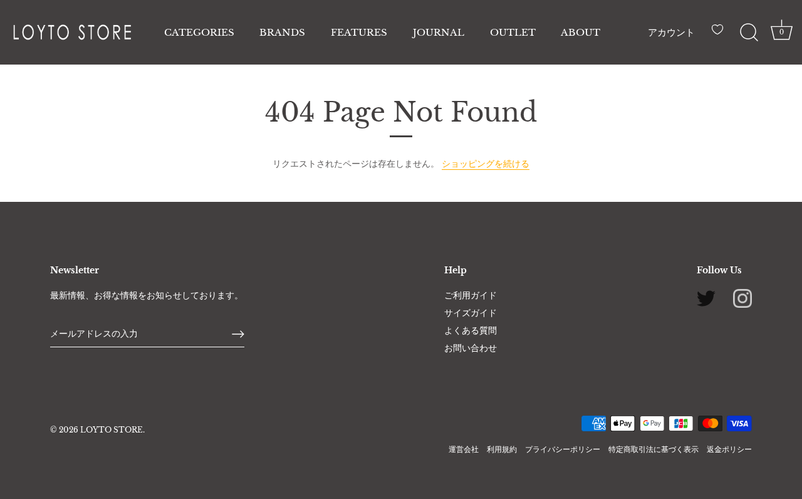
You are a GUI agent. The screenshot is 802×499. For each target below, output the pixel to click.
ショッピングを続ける (485, 163)
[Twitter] (706, 297)
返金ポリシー (729, 449)
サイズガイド (470, 312)
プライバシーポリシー (562, 449)
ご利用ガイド (470, 295)
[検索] (749, 32)
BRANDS (282, 32)
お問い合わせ (470, 348)
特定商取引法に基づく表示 (653, 449)
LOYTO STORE (111, 429)
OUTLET (513, 32)
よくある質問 (470, 330)
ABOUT (580, 32)
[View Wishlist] (720, 34)
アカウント (671, 32)
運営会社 (464, 449)
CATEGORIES (199, 32)
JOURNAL (438, 32)
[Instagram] (742, 297)
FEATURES (359, 32)
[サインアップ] (238, 334)
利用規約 (502, 449)
